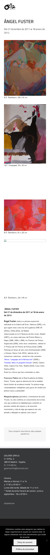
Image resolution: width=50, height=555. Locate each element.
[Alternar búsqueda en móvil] (40, 4)
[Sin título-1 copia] (25, 41)
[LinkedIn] (8, 510)
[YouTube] (19, 510)
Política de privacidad (25, 549)
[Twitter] (15, 510)
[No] (46, 540)
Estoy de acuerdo (25, 542)
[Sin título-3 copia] (25, 200)
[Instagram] (23, 510)
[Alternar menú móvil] (45, 4)
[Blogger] (26, 510)
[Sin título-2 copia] (25, 105)
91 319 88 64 (10, 465)
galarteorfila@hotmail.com (16, 468)
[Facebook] (5, 510)
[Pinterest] (12, 510)
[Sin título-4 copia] (25, 240)
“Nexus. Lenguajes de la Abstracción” (18, 359)
